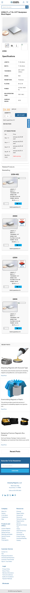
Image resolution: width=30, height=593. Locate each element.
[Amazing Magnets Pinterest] (15, 495)
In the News (4, 515)
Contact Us (4, 551)
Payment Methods (7, 578)
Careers (3, 513)
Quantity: (8, 112)
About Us (3, 511)
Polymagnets (4, 540)
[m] (2, 2)
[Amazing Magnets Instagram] (7, 495)
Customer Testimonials (7, 559)
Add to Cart (18, 203)
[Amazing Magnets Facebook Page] (3, 495)
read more (4, 375)
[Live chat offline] (28, 123)
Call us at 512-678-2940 (15, 490)
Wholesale (5, 583)
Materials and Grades (6, 534)
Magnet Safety (20, 513)
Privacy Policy (6, 569)
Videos (18, 528)
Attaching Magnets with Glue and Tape (14, 368)
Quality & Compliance (8, 576)
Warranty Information (8, 573)
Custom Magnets (5, 528)
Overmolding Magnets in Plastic (12, 399)
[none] (15, 30)
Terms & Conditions (7, 574)
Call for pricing (17, 156)
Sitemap (18, 511)
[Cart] (27, 2)
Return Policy (5, 571)
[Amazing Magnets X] (10, 495)
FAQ (2, 553)
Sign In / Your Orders (6, 561)
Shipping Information (7, 555)
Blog (2, 519)
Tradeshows (4, 517)
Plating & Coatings (21, 519)
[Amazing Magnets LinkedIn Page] (5, 495)
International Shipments (7, 557)
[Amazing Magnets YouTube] (13, 495)
